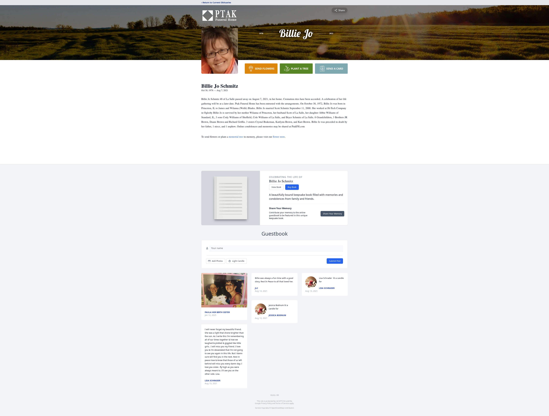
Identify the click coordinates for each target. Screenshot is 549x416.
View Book (276, 187)
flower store (279, 136)
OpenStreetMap (277, 408)
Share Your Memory (332, 213)
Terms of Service (282, 403)
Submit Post (335, 261)
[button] (224, 290)
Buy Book (292, 187)
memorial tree (236, 136)
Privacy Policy (266, 403)
